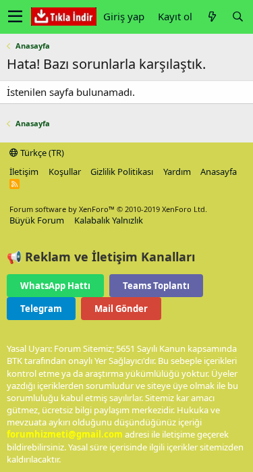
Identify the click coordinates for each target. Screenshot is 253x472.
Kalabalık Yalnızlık (108, 220)
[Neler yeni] (212, 16)
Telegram (41, 309)
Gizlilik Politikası (121, 171)
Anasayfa (218, 171)
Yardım (177, 171)
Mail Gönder (121, 309)
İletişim (23, 171)
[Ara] (237, 16)
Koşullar (65, 171)
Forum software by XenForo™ (108, 209)
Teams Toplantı (156, 286)
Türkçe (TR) (41, 153)
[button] (15, 17)
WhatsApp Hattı (55, 286)
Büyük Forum (36, 220)
